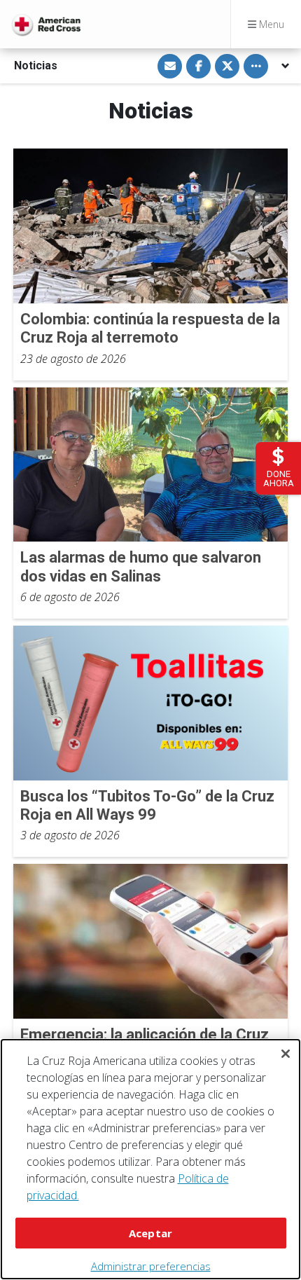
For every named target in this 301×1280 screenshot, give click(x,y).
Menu (270, 24)
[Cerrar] (285, 1053)
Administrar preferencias (151, 1266)
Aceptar (150, 1233)
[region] (150, 1159)
